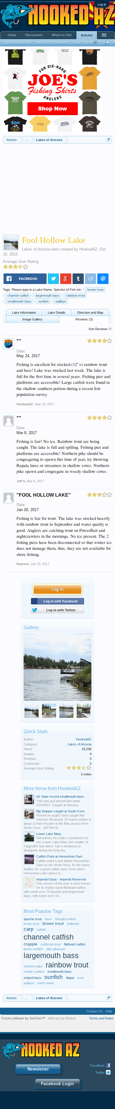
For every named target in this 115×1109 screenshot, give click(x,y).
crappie (30, 944)
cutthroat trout (51, 944)
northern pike (33, 966)
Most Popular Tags (43, 911)
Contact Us (94, 1011)
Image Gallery (32, 319)
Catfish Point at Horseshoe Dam (59, 856)
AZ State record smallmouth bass (60, 796)
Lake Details (56, 312)
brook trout (31, 923)
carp (28, 929)
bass (48, 919)
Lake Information (24, 312)
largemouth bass (48, 295)
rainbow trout (75, 295)
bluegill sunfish (65, 919)
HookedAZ (88, 249)
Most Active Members (52, 42)
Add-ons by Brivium (62, 1018)
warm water (45, 983)
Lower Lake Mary (48, 834)
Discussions (34, 35)
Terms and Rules (101, 1018)
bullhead (73, 923)
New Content (83, 42)
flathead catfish (75, 944)
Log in (102, 4)
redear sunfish (34, 971)
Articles (87, 35)
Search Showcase (18, 42)
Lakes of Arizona (36, 249)
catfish (41, 929)
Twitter (100, 1072)
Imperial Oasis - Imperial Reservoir (61, 879)
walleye (60, 301)
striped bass (32, 977)
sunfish (43, 301)
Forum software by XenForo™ (23, 1018)
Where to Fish (62, 35)
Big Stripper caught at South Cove (60, 811)
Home (12, 35)
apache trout (33, 919)
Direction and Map (90, 312)
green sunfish (33, 949)
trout (80, 977)
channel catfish (18, 295)
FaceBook (97, 1065)
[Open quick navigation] (108, 140)
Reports (23, 564)
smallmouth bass (19, 301)
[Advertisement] (57, 188)
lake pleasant (55, 949)
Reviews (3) (84, 319)
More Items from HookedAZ (52, 788)
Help (109, 1011)
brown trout (95, 289)
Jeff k (21, 481)
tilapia (70, 977)
